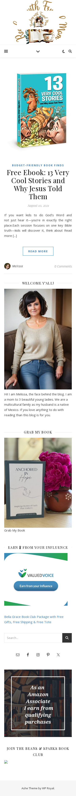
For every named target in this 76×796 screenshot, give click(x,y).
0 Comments (63, 266)
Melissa (17, 266)
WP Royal (48, 788)
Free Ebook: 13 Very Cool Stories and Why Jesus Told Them (38, 184)
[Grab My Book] (38, 483)
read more (38, 251)
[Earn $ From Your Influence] (38, 579)
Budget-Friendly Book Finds (38, 165)
